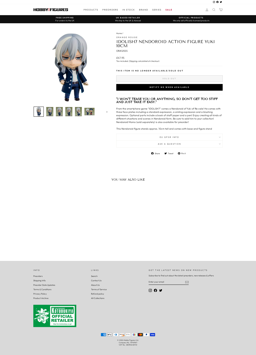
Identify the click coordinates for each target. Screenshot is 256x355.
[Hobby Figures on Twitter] (160, 290)
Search (94, 276)
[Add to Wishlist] (36, 191)
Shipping (133, 61)
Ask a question (169, 144)
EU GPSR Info (169, 137)
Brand (143, 9)
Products (91, 9)
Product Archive (41, 298)
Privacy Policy (40, 294)
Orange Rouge (127, 37)
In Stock (128, 9)
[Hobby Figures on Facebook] (155, 290)
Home (119, 33)
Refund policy (97, 294)
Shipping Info (39, 280)
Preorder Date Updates (44, 285)
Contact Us (96, 280)
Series (156, 9)
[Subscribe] (187, 282)
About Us (95, 285)
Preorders (110, 9)
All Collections (97, 298)
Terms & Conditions (42, 289)
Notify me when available (169, 87)
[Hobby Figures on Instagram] (150, 290)
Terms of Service (99, 289)
